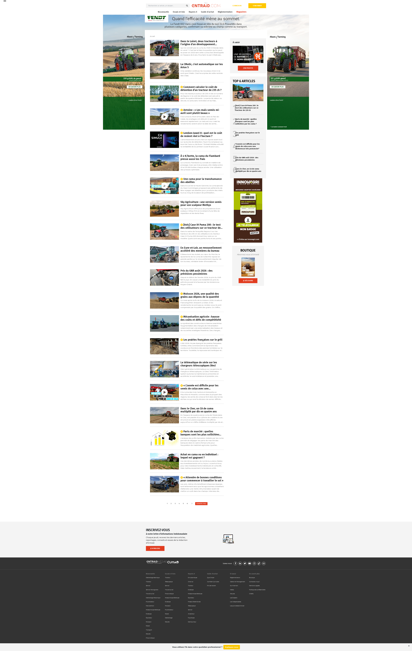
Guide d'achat (212, 574)
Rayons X (193, 12)
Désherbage (168, 618)
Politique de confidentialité (257, 589)
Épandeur (149, 618)
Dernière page (201, 503)
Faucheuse (191, 618)
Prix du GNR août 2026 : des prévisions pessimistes (196, 272)
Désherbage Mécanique (153, 597)
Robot (148, 626)
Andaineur (191, 614)
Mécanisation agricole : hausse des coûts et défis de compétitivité (200, 318)
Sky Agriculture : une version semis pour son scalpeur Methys (201, 203)
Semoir (148, 585)
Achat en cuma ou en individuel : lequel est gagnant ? (199, 456)
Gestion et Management (237, 581)
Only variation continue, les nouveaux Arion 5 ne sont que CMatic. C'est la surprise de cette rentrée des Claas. (201, 73)
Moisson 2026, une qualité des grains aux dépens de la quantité (199, 295)
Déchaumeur (192, 622)
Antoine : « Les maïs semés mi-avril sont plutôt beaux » (200, 111)
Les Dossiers (233, 597)
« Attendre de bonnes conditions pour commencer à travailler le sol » (201, 479)
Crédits (251, 593)
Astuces (232, 593)
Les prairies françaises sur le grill (202, 339)
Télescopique (169, 581)
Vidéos (232, 589)
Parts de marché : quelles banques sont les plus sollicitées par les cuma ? (246, 121)
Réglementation (225, 12)
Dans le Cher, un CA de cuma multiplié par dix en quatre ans (198, 410)
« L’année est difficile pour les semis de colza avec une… (199, 387)
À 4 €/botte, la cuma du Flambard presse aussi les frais (200, 157)
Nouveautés (163, 12)
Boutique (252, 577)
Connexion (236, 6)
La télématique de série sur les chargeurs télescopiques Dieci (198, 364)
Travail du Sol (150, 593)
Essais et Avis (179, 12)
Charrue (190, 581)
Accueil (152, 36)
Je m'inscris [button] (155, 548)
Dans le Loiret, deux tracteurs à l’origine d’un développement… (198, 43)
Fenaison (148, 622)
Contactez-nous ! (254, 581)
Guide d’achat (207, 12)
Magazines (241, 12)
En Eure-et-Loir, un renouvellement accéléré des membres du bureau (201, 249)
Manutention (150, 606)
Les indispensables (235, 601)
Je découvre (248, 281)
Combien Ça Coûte (213, 581)
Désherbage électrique (153, 577)
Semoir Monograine (152, 589)
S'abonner (257, 6)
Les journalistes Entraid (237, 606)
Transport (149, 630)
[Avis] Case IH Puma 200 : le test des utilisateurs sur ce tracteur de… (201, 226)
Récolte (148, 634)
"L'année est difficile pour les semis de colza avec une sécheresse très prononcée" (247, 146)
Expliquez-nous (231, 647)
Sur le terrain (234, 585)
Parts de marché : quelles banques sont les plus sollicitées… (200, 433)
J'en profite (248, 68)
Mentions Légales (254, 585)
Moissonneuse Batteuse (153, 609)
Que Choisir (210, 577)
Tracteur (148, 581)
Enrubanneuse (192, 577)
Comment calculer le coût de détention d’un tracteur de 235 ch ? (201, 89)
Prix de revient (211, 585)
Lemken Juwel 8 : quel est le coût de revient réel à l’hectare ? (201, 134)
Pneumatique (150, 638)
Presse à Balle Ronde (194, 601)
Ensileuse (148, 614)
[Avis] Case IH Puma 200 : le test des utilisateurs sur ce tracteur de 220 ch (246, 107)
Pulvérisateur (150, 601)
